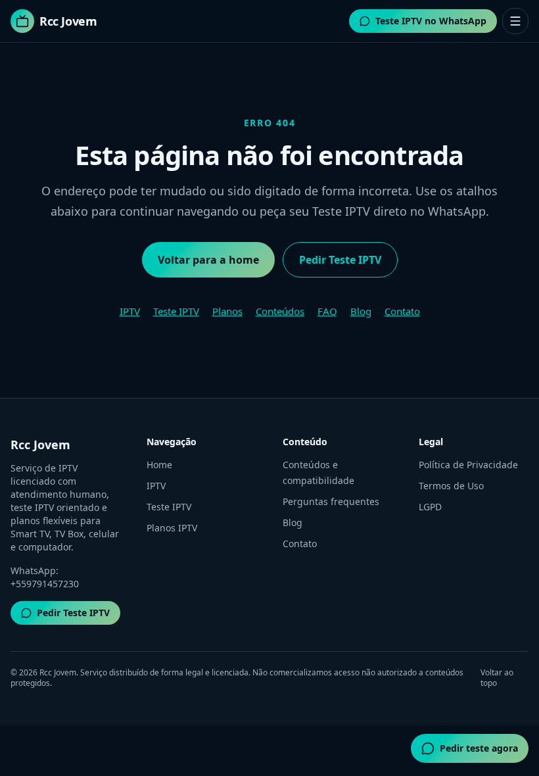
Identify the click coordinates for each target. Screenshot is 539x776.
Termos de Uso (451, 485)
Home (159, 464)
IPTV (130, 311)
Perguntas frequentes (331, 501)
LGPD (430, 506)
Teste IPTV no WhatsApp (430, 20)
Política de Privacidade (468, 464)
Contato (402, 311)
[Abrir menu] (515, 21)
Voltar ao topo (496, 678)
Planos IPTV (172, 527)
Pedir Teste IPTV (340, 260)
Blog (360, 311)
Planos (227, 311)
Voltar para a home (208, 260)
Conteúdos (280, 311)
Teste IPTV (176, 311)
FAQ (327, 311)
